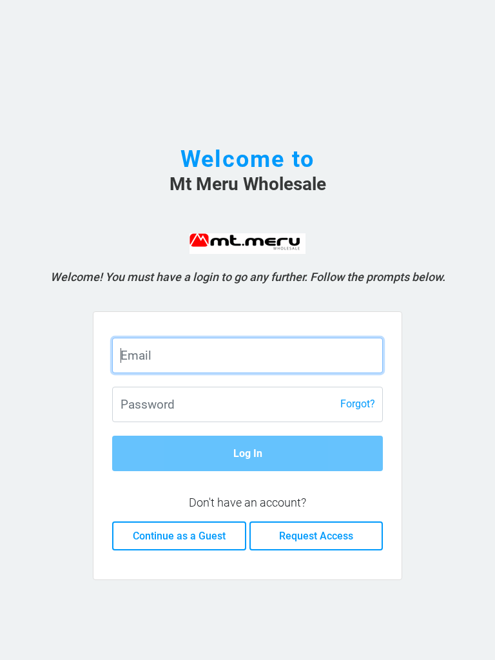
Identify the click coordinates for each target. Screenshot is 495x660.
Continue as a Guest (179, 536)
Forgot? (357, 404)
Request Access (316, 536)
